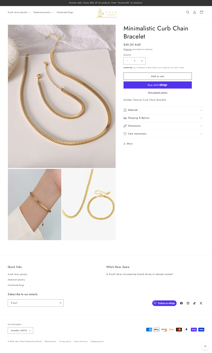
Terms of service (81, 341)
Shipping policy (97, 341)
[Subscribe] (60, 302)
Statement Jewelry (16, 279)
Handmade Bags (16, 285)
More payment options (157, 92)
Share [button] (129, 143)
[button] (19, 12)
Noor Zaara (20, 341)
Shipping (128, 49)
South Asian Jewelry (17, 274)
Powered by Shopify (33, 341)
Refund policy (50, 341)
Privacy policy (65, 341)
